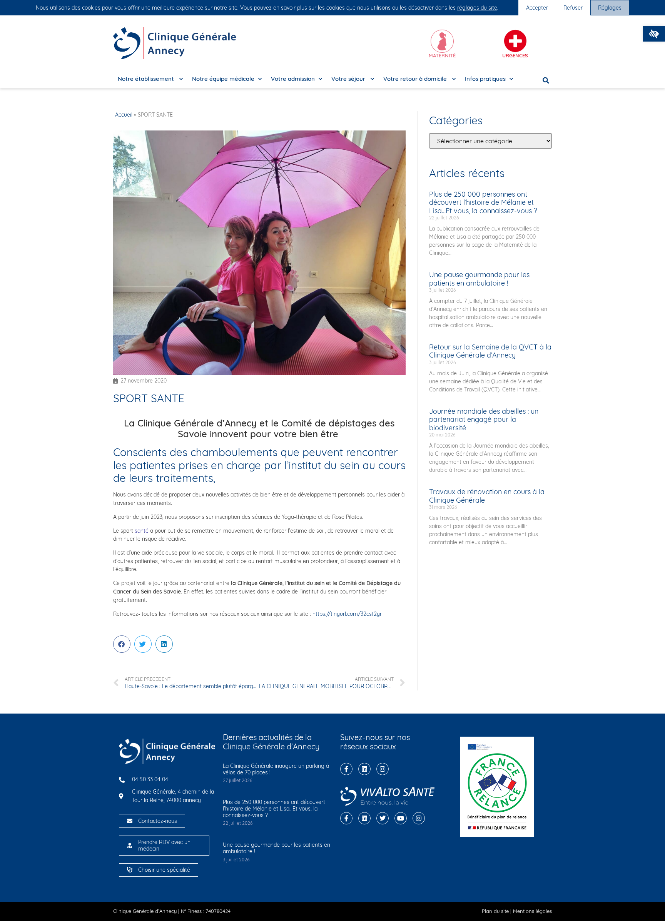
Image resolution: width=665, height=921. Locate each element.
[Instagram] (382, 769)
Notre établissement (146, 78)
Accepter (537, 7)
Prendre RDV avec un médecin (164, 845)
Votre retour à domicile (415, 78)
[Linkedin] (364, 769)
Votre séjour (349, 78)
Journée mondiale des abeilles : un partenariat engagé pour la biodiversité (483, 419)
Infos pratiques (485, 78)
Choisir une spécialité (164, 869)
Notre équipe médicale (223, 78)
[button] (654, 34)
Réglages (610, 7)
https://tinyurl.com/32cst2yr (347, 613)
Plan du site (495, 911)
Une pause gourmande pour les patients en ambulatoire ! (479, 278)
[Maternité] (442, 41)
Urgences (515, 55)
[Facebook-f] (346, 769)
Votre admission (293, 78)
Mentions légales (532, 911)
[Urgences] (515, 41)
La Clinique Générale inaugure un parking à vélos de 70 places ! (276, 769)
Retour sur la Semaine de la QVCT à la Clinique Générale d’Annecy (490, 351)
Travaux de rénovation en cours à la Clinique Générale (487, 496)
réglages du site (477, 7)
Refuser (573, 7)
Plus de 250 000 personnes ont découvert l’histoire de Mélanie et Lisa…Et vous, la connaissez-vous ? (483, 202)
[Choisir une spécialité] (129, 870)
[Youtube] (400, 818)
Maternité (442, 55)
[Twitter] (382, 818)
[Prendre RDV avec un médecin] (129, 845)
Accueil (123, 114)
